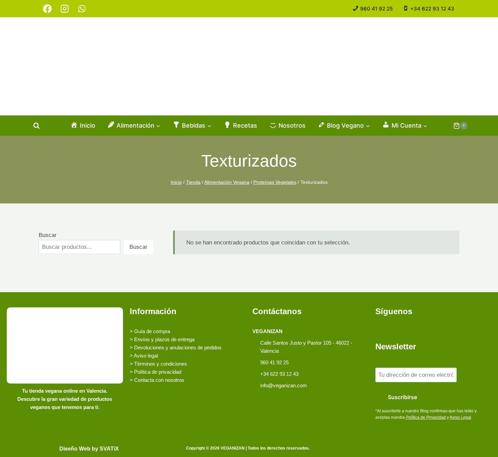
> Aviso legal (144, 355)
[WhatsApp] (81, 8)
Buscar (48, 235)
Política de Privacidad (426, 417)
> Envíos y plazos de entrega (162, 339)
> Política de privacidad (155, 372)
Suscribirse (402, 397)
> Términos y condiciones (158, 364)
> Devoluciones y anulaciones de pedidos (176, 347)
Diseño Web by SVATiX (89, 449)
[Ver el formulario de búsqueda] (36, 126)
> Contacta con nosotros (157, 380)
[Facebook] (47, 8)
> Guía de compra (150, 331)
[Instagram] (64, 8)
